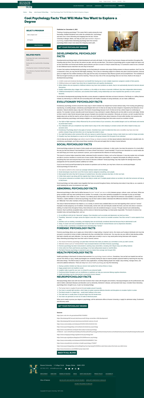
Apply (100, 1)
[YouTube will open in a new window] (68, 369)
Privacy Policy (98, 374)
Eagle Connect (107, 1)
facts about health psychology (94, 262)
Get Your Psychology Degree (72, 47)
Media (75, 374)
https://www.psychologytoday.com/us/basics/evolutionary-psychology (77, 327)
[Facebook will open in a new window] (65, 369)
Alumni (114, 1)
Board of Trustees (64, 374)
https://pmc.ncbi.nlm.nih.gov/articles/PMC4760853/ (72, 315)
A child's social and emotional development (71, 81)
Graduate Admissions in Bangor (96, 380)
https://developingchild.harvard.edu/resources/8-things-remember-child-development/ (82, 318)
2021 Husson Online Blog (41, 12)
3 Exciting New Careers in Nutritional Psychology (38, 68)
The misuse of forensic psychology (69, 241)
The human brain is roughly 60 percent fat (71, 288)
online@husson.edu (56, 368)
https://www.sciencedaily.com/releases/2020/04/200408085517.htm (77, 340)
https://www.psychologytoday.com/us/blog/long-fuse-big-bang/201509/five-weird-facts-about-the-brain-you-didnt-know (92, 346)
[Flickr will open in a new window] (78, 369)
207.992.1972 (44, 368)
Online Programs (78, 5)
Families (120, 1)
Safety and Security (85, 374)
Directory (53, 374)
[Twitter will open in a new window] (72, 369)
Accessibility (109, 374)
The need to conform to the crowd (69, 170)
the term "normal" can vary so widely (100, 192)
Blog (30, 12)
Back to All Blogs (67, 353)
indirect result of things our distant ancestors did (95, 139)
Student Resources (110, 5)
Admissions (98, 5)
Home (25, 12)
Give (124, 1)
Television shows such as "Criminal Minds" (72, 244)
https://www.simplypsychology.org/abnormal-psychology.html (75, 334)
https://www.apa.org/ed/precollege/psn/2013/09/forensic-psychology (77, 337)
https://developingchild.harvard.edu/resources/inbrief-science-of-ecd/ (77, 321)
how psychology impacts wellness (102, 256)
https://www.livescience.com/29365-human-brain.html (73, 349)
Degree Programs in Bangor (83, 384)
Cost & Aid (89, 5)
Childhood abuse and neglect (67, 83)
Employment (44, 374)
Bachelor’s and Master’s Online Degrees (72, 380)
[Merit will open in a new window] (81, 369)
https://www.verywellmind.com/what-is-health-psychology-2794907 (77, 343)
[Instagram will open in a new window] (75, 369)
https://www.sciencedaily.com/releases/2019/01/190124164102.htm (77, 324)
